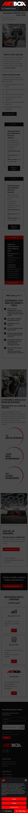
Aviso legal (21, 810)
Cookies (6, 810)
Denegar (14, 803)
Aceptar (14, 799)
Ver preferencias (14, 807)
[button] (26, 780)
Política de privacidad (13, 810)
